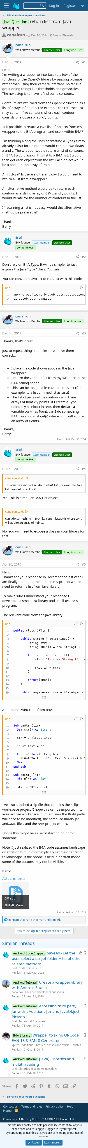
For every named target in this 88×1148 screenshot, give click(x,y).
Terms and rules (31, 1106)
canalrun (16, 35)
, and (34, 920)
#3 (84, 333)
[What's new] (82, 5)
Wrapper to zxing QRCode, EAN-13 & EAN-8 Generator (46, 1037)
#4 (84, 468)
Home (7, 1110)
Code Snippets (28, 968)
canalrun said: (14, 478)
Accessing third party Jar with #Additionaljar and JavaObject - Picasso (46, 1011)
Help (70, 1106)
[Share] (77, 62)
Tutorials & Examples (32, 1021)
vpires (15, 1045)
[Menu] (6, 5)
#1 (84, 62)
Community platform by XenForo (39, 1119)
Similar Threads (63, 35)
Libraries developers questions (44, 992)
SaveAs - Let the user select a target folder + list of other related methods (47, 958)
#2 (84, 257)
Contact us (10, 1106)
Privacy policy (54, 1106)
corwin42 (17, 992)
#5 (84, 564)
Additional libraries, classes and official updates (51, 1045)
